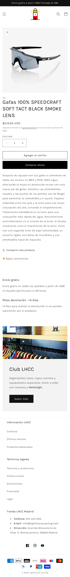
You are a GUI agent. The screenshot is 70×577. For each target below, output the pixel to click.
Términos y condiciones (20, 468)
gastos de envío (30, 128)
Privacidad (13, 491)
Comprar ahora (35, 165)
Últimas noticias (16, 439)
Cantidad (7, 136)
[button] (4, 14)
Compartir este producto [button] (20, 250)
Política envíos (15, 476)
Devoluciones (14, 483)
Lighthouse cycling (39, 573)
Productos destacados (20, 447)
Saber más (21, 398)
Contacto (12, 431)
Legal (10, 499)
